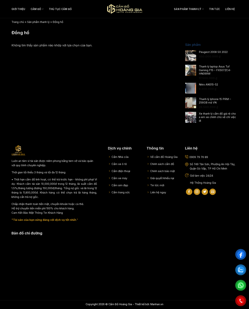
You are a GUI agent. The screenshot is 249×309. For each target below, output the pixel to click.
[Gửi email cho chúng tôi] (212, 192)
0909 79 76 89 (198, 157)
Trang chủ (17, 22)
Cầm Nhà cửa (120, 157)
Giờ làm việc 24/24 (201, 175)
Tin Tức (214, 9)
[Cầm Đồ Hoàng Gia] (124, 8)
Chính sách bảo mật (162, 171)
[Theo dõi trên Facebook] (189, 192)
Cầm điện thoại (120, 171)
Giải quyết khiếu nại (161, 178)
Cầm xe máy (119, 178)
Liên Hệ (230, 9)
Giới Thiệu (18, 9)
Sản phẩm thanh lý (187, 9)
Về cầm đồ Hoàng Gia (163, 157)
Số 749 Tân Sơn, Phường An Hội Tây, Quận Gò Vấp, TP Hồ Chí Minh (212, 166)
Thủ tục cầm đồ (60, 9)
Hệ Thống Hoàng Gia (203, 182)
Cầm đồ (36, 9)
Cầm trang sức (120, 192)
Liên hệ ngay (157, 192)
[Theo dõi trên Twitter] (205, 192)
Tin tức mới (156, 185)
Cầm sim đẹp (119, 185)
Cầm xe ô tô (119, 164)
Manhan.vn (156, 304)
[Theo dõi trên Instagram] (197, 192)
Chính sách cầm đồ (161, 164)
